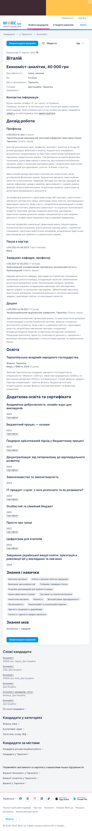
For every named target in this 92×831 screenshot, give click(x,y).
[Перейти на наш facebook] (20, 798)
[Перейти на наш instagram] (34, 798)
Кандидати (22, 749)
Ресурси (79, 807)
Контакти (49, 807)
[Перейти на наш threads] (27, 798)
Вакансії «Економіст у (20, 773)
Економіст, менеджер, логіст (18, 692)
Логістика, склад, (14, 734)
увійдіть (10, 113)
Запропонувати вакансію (22, 43)
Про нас (37, 807)
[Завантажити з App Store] (62, 798)
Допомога (8, 811)
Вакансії (13, 783)
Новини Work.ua (64, 807)
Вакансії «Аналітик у (20, 778)
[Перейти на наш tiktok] (48, 798)
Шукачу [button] (9, 819)
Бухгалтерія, (12, 729)
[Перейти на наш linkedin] (41, 798)
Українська (8, 798)
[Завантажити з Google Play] (80, 798)
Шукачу (82, 18)
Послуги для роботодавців (17, 807)
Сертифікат (12, 417)
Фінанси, (10, 724)
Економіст (8, 658)
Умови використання (27, 811)
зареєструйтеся (46, 113)
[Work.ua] (12, 24)
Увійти (83, 25)
